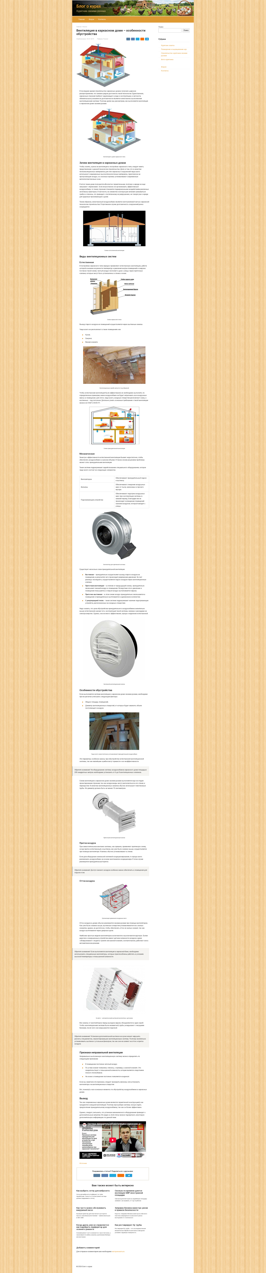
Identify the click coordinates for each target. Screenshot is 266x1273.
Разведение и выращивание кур (174, 49)
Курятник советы (168, 45)
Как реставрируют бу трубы (128, 1225)
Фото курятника (167, 59)
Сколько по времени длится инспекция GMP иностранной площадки (129, 1193)
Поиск (160, 27)
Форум (91, 19)
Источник (83, 1163)
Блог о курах (88, 6)
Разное (105, 39)
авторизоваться (118, 1251)
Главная (81, 19)
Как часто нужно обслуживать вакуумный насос (91, 1209)
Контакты (102, 19)
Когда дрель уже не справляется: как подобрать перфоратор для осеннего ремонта (92, 1227)
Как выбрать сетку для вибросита (93, 1191)
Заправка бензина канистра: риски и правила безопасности (131, 1209)
